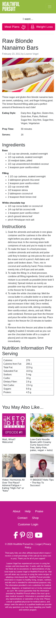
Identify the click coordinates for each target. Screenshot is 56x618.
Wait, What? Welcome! (8, 440)
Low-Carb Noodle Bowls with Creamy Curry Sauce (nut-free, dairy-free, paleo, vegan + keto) (41, 445)
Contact (22, 517)
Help (28, 511)
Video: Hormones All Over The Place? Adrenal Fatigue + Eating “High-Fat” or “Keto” (13, 485)
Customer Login (28, 524)
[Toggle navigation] (50, 7)
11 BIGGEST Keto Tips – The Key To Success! (42, 482)
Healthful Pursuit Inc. (23, 544)
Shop (35, 517)
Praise (39, 511)
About (16, 511)
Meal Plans (12, 26)
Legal (39, 544)
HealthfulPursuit (11, 6)
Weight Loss (44, 26)
